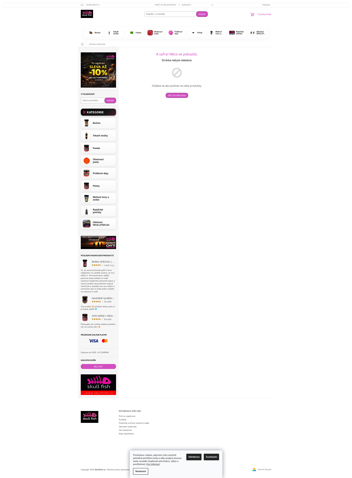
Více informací (153, 464)
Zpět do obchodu (177, 95)
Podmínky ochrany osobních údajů (134, 423)
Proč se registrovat (165, 5)
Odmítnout (193, 457)
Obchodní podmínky (128, 426)
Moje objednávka (126, 434)
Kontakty (186, 5)
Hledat (202, 14)
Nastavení (140, 471)
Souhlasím (211, 457)
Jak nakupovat (125, 430)
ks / (98, 366)
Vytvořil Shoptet (264, 469)
